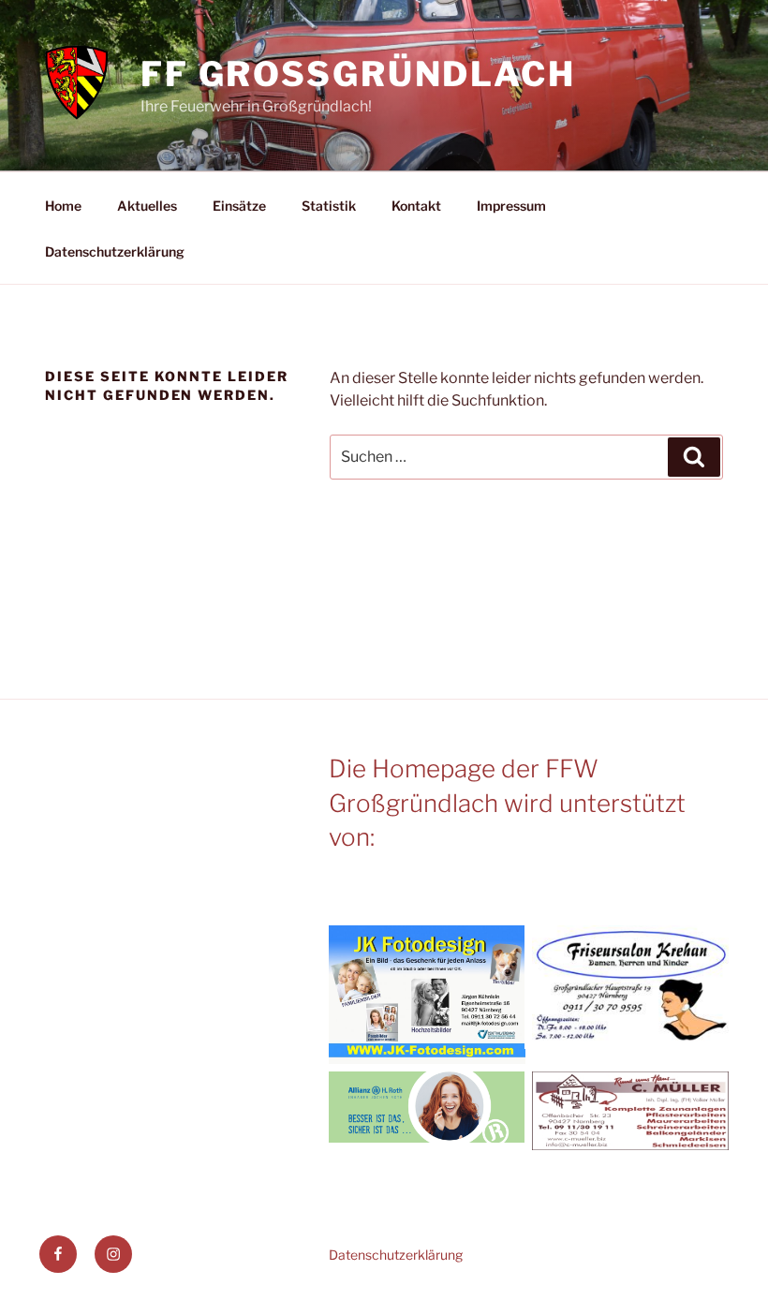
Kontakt (416, 206)
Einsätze (239, 206)
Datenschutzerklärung (115, 251)
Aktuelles (147, 206)
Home (63, 206)
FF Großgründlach (358, 74)
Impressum (511, 206)
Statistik (329, 206)
